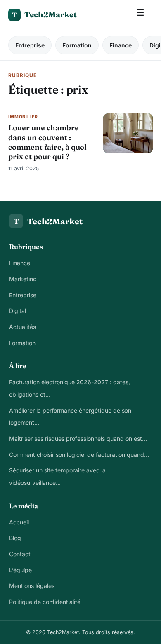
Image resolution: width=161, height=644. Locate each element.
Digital (17, 310)
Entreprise (30, 45)
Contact (20, 553)
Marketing (23, 278)
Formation (77, 45)
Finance (120, 45)
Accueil (19, 522)
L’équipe (20, 569)
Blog (15, 537)
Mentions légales (31, 585)
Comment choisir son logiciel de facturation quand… (79, 454)
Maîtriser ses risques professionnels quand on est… (78, 438)
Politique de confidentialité (44, 601)
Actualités (22, 326)
